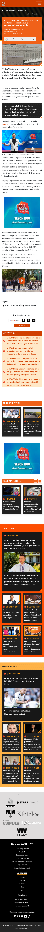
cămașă (5, 124)
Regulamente (22, 865)
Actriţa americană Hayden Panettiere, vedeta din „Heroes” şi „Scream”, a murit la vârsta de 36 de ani (11, 745)
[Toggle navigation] (39, 3)
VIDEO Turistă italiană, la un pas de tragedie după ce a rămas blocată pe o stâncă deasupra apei (23, 382)
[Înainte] (40, 481)
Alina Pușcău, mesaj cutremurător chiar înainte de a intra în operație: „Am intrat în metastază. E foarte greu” (11, 777)
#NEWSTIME (30, 305)
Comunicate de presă (22, 868)
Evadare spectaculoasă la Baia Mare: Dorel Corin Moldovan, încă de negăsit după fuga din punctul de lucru (32, 509)
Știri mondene (9, 666)
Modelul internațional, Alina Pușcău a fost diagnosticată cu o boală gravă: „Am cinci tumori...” (31, 777)
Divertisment (9, 528)
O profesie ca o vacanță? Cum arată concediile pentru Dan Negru (11, 614)
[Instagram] (18, 916)
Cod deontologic (22, 855)
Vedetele (22, 877)
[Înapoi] (35, 481)
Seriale (22, 884)
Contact (22, 852)
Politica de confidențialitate (22, 862)
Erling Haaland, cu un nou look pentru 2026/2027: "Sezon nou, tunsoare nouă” (11, 427)
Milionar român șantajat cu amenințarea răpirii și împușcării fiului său (11, 505)
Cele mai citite (12, 481)
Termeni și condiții (22, 849)
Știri (22, 890)
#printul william (12, 305)
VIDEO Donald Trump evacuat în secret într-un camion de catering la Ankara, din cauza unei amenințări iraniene (23, 361)
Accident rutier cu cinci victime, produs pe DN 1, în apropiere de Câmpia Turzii (32, 429)
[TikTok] (29, 916)
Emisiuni (22, 880)
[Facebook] (15, 916)
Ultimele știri (11, 403)
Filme (22, 887)
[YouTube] (22, 916)
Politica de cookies (22, 858)
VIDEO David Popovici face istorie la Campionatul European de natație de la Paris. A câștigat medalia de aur (23, 341)
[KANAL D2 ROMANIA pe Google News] (14, 320)
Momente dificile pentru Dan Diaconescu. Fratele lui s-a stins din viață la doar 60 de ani (32, 744)
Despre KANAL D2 (22, 844)
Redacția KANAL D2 (17, 30)
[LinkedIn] (25, 916)
